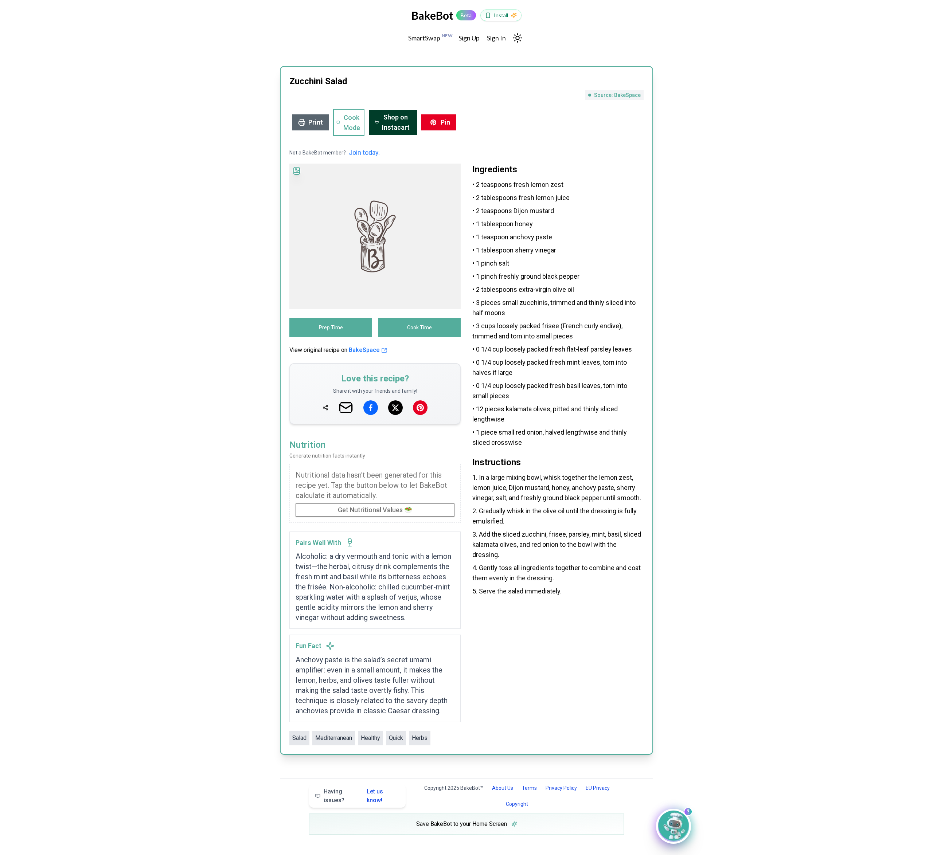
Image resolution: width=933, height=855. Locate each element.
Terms (529, 788)
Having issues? (353, 796)
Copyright (517, 804)
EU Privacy (598, 788)
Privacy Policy (561, 788)
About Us (502, 788)
